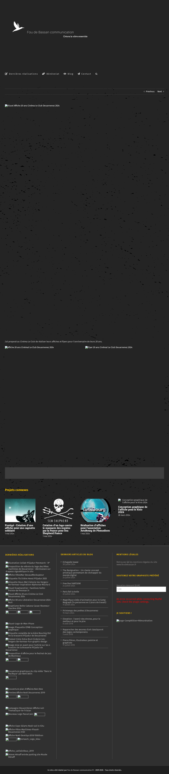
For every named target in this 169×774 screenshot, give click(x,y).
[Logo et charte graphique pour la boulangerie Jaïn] (19, 714)
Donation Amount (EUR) (128, 585)
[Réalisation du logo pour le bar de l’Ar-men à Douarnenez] (19, 623)
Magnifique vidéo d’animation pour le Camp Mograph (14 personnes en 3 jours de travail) (84, 601)
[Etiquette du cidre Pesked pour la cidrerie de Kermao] (28, 640)
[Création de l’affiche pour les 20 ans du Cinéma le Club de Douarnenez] (28, 595)
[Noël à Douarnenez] (25, 692)
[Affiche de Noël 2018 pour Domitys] (24, 735)
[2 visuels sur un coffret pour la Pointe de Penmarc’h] (28, 589)
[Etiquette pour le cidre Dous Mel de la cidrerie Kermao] (28, 583)
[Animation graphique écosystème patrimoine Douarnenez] (11, 681)
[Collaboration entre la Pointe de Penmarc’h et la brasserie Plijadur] (27, 563)
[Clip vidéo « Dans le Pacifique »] (28, 672)
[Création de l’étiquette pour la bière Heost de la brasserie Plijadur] (26, 578)
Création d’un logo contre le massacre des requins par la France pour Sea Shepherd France (57, 529)
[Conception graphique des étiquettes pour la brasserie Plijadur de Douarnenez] (28, 647)
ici (128, 562)
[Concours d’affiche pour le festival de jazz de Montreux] (28, 655)
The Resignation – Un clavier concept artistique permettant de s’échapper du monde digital (82, 572)
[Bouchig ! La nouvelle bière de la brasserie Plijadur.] (28, 634)
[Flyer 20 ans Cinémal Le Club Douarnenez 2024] (108, 347)
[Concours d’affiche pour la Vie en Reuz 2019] (19, 751)
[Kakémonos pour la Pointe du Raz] (11, 700)
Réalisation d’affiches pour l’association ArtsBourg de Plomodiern (95, 528)
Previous (150, 91)
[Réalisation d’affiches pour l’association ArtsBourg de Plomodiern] (23, 616)
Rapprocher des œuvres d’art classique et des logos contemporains (83, 630)
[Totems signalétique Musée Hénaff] (28, 756)
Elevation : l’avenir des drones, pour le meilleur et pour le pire (81, 620)
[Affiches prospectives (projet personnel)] (28, 731)
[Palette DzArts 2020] (23, 663)
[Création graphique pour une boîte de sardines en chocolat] (28, 607)
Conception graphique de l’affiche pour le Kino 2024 (132, 509)
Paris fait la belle (71, 591)
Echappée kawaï (70, 562)
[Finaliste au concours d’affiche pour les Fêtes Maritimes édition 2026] (24, 575)
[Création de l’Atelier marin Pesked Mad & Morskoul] (23, 700)
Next (159, 91)
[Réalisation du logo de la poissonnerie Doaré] (11, 663)
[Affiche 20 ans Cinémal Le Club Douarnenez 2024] (29, 347)
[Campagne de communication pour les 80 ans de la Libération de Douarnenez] (28, 601)
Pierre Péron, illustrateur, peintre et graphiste (80, 641)
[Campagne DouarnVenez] (28, 709)
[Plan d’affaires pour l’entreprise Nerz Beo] (24, 689)
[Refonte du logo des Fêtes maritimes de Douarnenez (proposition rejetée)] (28, 569)
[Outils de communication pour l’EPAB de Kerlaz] (28, 628)
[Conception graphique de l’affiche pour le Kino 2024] (34, 616)
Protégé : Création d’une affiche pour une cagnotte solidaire (20, 528)
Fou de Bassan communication (79, 770)
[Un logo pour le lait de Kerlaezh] (28, 739)
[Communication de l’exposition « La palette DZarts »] (24, 726)
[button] (96, 73)
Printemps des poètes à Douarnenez (80, 610)
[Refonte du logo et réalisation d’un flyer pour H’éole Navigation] (39, 718)
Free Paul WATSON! (72, 583)
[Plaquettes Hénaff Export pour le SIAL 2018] (11, 743)
